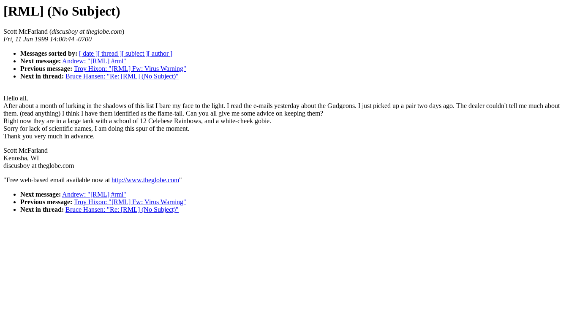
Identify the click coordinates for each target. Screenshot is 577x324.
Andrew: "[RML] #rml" (94, 61)
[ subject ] (135, 53)
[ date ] (88, 53)
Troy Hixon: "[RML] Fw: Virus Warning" (130, 68)
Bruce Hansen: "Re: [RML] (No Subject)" (122, 76)
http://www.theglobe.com (145, 180)
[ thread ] (110, 53)
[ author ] (160, 53)
